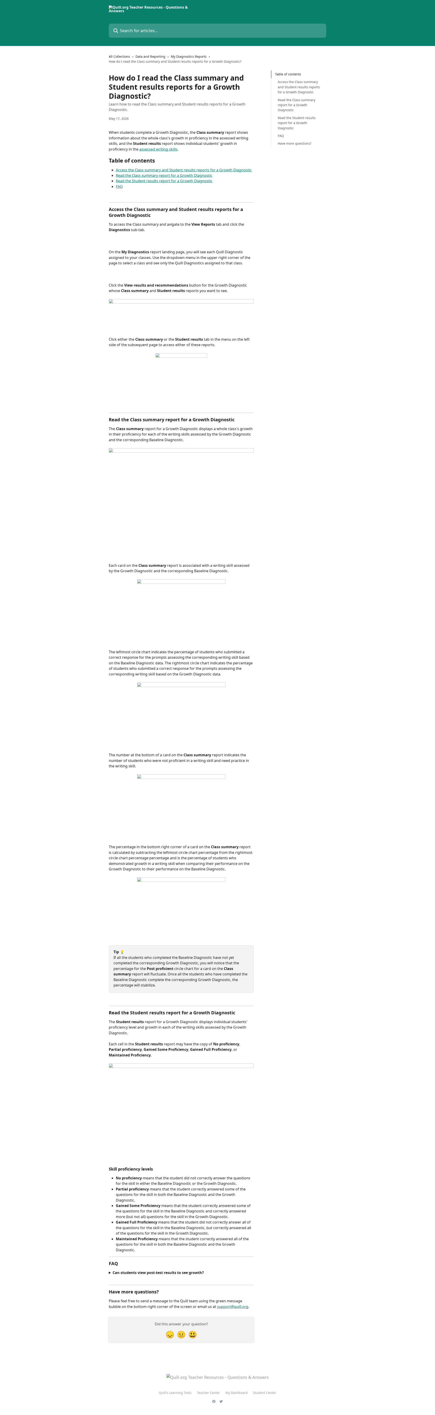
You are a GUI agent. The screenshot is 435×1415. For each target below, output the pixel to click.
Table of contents (288, 74)
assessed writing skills (158, 149)
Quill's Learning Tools (175, 1393)
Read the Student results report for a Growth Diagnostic (164, 180)
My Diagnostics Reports (189, 56)
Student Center (264, 1393)
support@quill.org (232, 1306)
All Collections (119, 56)
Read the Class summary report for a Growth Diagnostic (164, 175)
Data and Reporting (150, 56)
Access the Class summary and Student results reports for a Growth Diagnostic (184, 170)
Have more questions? (294, 143)
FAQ (119, 186)
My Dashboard (236, 1393)
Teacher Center (208, 1393)
